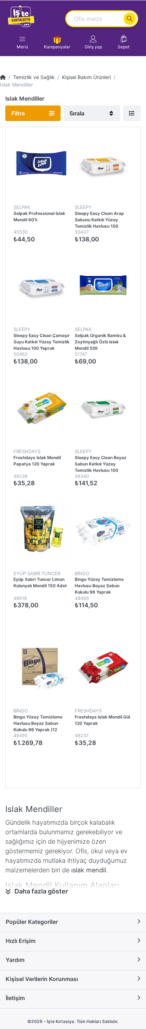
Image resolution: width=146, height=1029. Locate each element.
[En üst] (3, 77)
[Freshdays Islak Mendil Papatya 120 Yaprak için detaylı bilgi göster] (41, 407)
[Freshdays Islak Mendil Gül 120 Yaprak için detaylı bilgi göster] (103, 666)
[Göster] (132, 113)
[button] (93, 42)
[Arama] (130, 19)
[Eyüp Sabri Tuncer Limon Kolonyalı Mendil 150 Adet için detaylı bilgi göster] (41, 529)
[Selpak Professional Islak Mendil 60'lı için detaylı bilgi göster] (41, 163)
